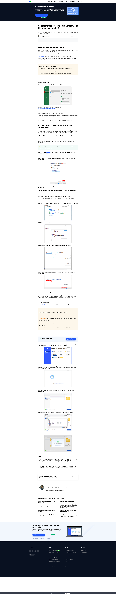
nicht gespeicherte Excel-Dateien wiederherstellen (46, 108)
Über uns (66, 566)
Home (38, 22)
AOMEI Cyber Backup (84, 552)
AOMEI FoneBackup (84, 555)
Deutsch (31, 554)
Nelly (42, 36)
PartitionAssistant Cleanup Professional (54, 566)
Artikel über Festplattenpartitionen (70, 555)
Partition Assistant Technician (53, 557)
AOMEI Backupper (83, 550)
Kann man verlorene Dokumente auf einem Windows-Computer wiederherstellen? (68, 511)
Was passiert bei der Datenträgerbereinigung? (67, 501)
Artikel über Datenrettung (68, 557)
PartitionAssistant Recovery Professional (54, 561)
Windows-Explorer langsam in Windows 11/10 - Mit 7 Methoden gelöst (46, 502)
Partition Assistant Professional (53, 552)
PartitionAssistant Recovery (42, 304)
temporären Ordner (41, 56)
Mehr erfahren (62, 593)
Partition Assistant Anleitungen (69, 550)
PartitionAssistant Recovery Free (53, 559)
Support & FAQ (67, 561)
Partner (66, 563)
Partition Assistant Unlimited (53, 555)
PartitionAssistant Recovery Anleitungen (70, 552)
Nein (74, 477)
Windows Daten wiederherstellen (43, 22)
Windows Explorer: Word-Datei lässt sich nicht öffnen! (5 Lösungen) (46, 511)
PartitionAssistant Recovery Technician (54, 563)
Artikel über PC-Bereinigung (69, 559)
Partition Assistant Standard (53, 550)
